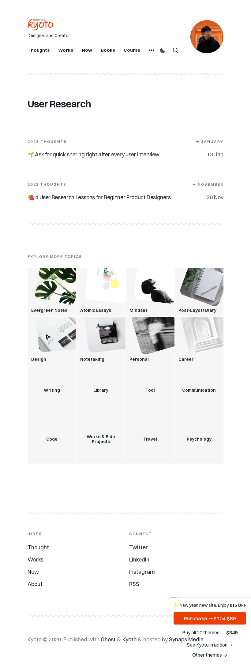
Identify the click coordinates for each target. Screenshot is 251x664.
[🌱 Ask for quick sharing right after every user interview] (125, 140)
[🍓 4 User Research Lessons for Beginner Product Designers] (125, 183)
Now (87, 50)
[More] (151, 50)
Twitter (138, 547)
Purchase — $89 (210, 618)
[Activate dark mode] (163, 50)
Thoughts (39, 50)
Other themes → (209, 655)
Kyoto (129, 639)
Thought (38, 547)
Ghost (108, 639)
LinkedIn (139, 559)
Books (108, 50)
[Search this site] (175, 50)
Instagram (142, 571)
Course (132, 50)
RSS (134, 584)
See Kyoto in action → (210, 645)
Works (65, 50)
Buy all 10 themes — (210, 632)
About (35, 584)
